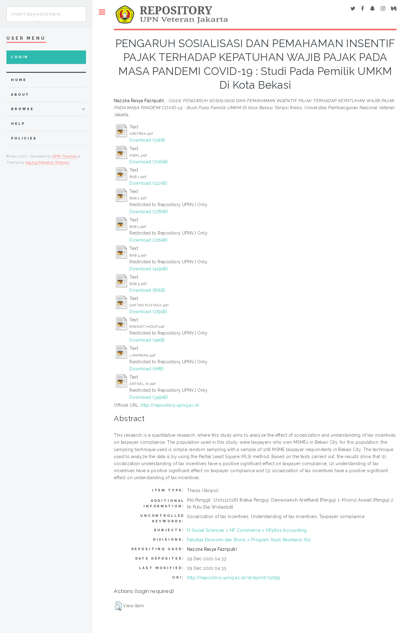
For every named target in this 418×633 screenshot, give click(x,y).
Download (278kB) (148, 211)
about (20, 95)
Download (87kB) (147, 290)
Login (19, 57)
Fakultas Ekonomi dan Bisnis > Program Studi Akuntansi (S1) (249, 539)
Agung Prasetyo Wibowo (47, 162)
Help (18, 124)
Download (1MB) (146, 368)
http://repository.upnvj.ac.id (170, 405)
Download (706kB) (148, 161)
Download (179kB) (148, 311)
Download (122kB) (148, 183)
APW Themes (64, 156)
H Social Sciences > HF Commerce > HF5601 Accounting (247, 530)
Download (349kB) (148, 397)
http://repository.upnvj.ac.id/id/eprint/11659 (233, 577)
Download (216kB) (148, 240)
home (18, 80)
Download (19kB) (147, 340)
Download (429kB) (148, 268)
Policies (24, 138)
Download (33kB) (147, 140)
